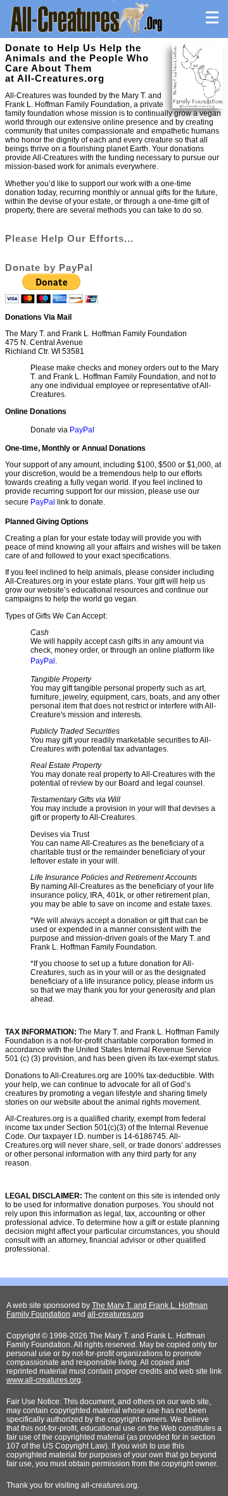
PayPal (82, 429)
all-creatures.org (115, 1314)
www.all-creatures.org (43, 1380)
